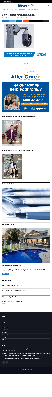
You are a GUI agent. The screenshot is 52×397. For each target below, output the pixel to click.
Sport (3, 324)
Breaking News (8, 1)
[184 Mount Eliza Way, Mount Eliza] (26, 245)
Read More (5, 273)
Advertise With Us (6, 334)
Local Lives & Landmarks (7, 329)
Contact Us (4, 332)
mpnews (5, 17)
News (3, 322)
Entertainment (5, 327)
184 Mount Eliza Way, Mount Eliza (12, 265)
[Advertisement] (26, 385)
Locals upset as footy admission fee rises (12, 301)
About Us (4, 337)
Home (3, 319)
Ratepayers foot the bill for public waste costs (14, 290)
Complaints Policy (26, 372)
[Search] (48, 5)
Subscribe (4, 339)
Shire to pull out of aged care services (12, 285)
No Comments (19, 17)
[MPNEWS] (26, 5)
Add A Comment (26, 63)
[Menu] (4, 5)
